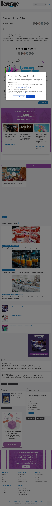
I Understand (30, 96)
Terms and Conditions (23, 88)
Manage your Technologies (19, 96)
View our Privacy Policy (31, 93)
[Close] (44, 73)
